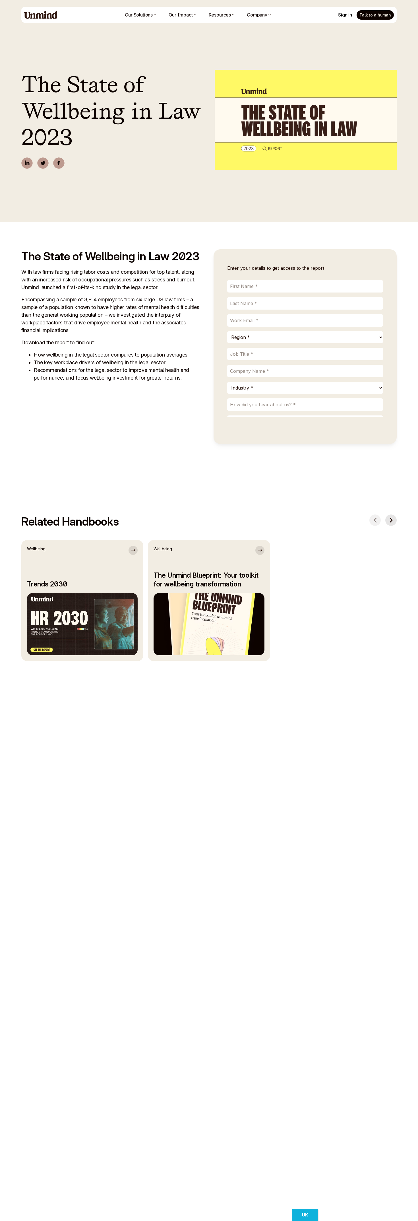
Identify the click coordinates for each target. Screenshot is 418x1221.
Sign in (345, 15)
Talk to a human (375, 15)
